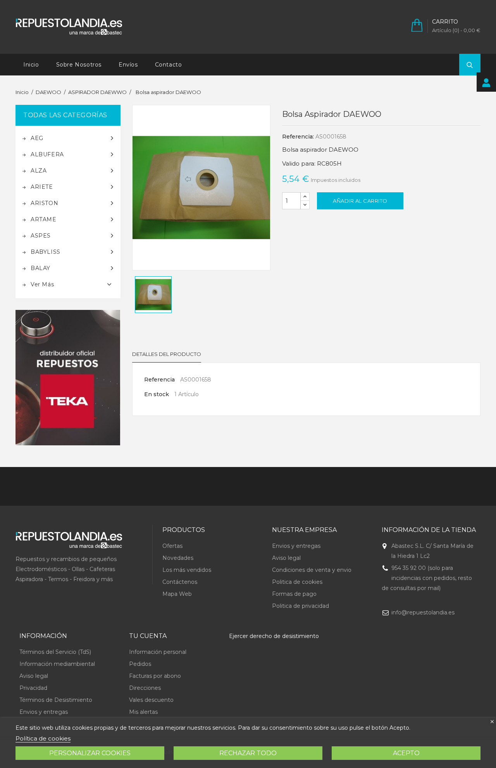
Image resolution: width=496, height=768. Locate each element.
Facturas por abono (155, 675)
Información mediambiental (57, 663)
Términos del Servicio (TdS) (55, 651)
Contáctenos (179, 581)
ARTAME (44, 219)
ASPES (41, 235)
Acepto (406, 753)
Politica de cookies (297, 581)
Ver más (42, 284)
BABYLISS (45, 251)
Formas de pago (294, 593)
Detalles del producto (166, 354)
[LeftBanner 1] (68, 378)
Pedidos (140, 663)
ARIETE (42, 186)
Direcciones (145, 687)
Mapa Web (177, 593)
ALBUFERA (47, 154)
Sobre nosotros (79, 64)
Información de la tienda (429, 530)
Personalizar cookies (90, 753)
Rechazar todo (248, 753)
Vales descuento (151, 699)
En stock (156, 394)
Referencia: (298, 136)
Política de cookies (43, 738)
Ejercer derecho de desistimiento (274, 636)
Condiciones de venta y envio (311, 569)
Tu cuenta (148, 636)
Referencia (159, 379)
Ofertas (172, 545)
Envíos (128, 64)
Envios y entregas (296, 545)
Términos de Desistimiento (55, 699)
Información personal (157, 651)
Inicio (31, 64)
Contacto (168, 64)
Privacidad (33, 687)
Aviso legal (286, 557)
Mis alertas (143, 711)
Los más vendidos (186, 569)
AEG (37, 138)
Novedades (177, 557)
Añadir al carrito (360, 201)
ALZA (38, 170)
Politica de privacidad (300, 605)
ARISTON (44, 203)
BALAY (40, 268)
